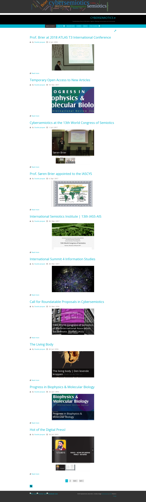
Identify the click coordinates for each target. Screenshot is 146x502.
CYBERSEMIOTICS (101, 18)
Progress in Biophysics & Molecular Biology (62, 387)
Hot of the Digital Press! (47, 429)
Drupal (114, 496)
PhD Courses (94, 26)
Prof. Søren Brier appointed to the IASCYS (61, 173)
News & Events (50, 26)
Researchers (71, 26)
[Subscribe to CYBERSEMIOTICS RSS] (73, 486)
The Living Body (41, 344)
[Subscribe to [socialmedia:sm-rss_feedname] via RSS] (33, 494)
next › (75, 481)
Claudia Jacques (39, 42)
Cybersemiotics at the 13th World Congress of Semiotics (72, 122)
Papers (79, 26)
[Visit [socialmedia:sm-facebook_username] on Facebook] (52, 494)
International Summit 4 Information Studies (62, 259)
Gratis (110, 493)
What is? (60, 26)
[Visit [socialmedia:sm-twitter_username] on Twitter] (42, 494)
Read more (35, 73)
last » (81, 481)
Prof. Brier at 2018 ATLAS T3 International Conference (70, 37)
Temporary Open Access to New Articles (60, 80)
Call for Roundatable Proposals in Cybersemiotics (67, 301)
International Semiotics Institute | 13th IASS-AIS (65, 216)
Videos (85, 26)
